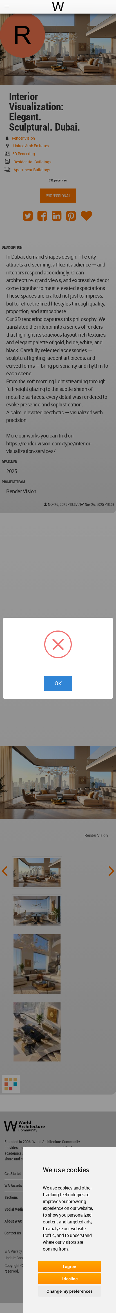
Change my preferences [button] (69, 1291)
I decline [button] (70, 1278)
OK (58, 683)
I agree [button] (69, 1266)
